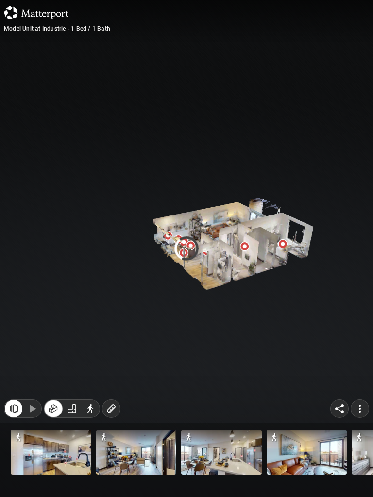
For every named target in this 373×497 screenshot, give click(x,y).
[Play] (32, 413)
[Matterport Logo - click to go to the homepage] (36, 12)
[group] (72, 413)
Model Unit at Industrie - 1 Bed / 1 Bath (57, 28)
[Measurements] (111, 413)
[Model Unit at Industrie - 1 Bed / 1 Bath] (186, 248)
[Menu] (360, 413)
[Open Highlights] (13, 413)
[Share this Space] (339, 413)
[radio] (53, 413)
